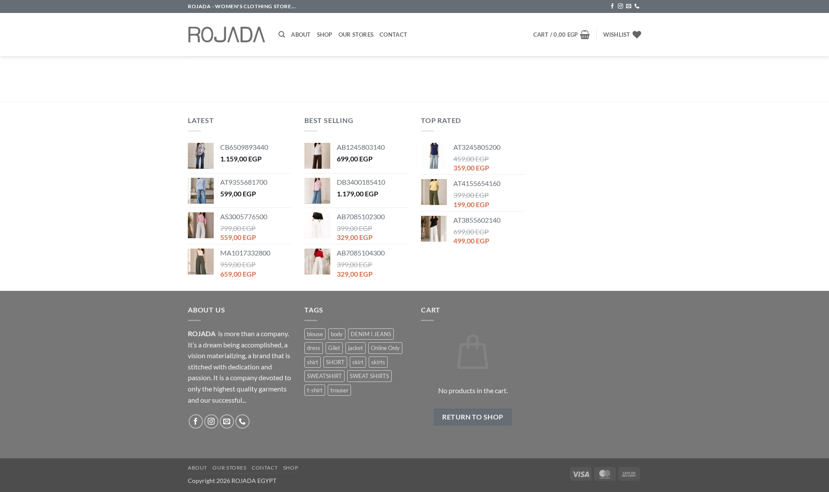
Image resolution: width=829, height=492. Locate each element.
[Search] (281, 34)
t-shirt (315, 390)
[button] (561, 34)
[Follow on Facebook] (612, 6)
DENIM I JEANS (371, 334)
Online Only (385, 347)
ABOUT (197, 467)
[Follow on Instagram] (620, 6)
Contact (393, 34)
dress (313, 347)
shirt (312, 362)
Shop (324, 34)
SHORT (335, 362)
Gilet (334, 347)
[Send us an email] (628, 6)
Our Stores (356, 34)
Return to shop (472, 417)
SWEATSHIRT (324, 375)
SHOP (290, 467)
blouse (315, 334)
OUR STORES (229, 467)
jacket (355, 347)
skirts (378, 362)
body (337, 334)
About (300, 34)
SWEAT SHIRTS (369, 375)
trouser (339, 390)
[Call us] (636, 6)
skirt (358, 362)
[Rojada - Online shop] (227, 34)
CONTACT (265, 467)
